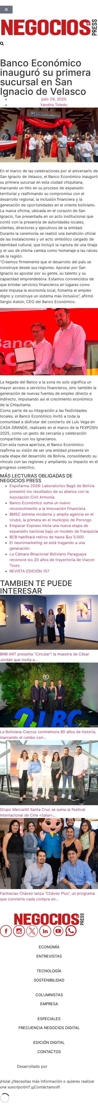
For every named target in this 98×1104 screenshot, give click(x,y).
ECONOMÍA (49, 947)
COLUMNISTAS (49, 994)
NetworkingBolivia (65, 1066)
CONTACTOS (49, 1051)
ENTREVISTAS (49, 956)
